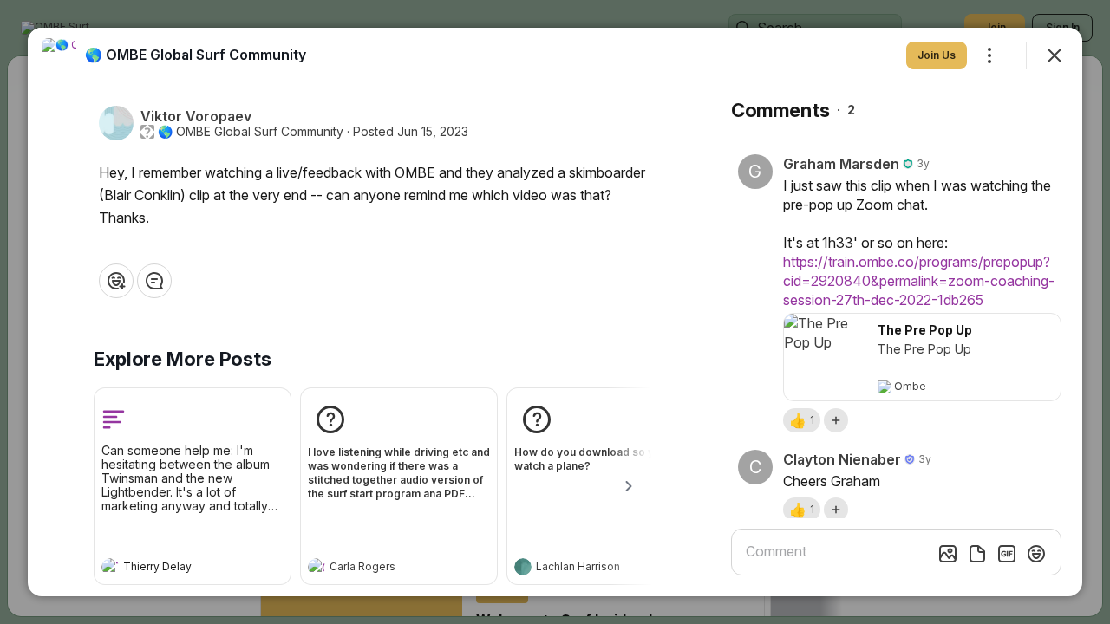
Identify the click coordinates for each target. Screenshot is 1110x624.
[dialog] (555, 312)
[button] (801, 420)
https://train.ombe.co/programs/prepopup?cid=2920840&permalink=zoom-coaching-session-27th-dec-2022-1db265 (918, 281)
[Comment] (154, 280)
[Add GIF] (1007, 554)
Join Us (936, 55)
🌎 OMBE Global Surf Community (250, 132)
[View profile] (110, 566)
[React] (116, 280)
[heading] (175, 568)
